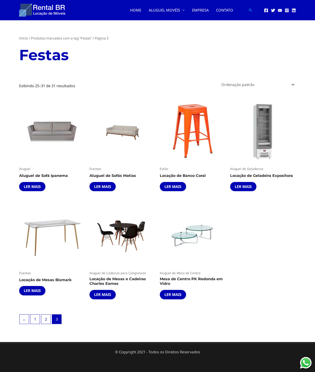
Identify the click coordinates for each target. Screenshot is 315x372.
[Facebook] (266, 10)
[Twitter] (273, 10)
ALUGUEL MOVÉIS (164, 10)
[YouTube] (280, 10)
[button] (250, 10)
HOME (135, 10)
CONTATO (224, 10)
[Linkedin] (294, 10)
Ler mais (32, 186)
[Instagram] (287, 10)
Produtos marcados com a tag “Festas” (61, 38)
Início (23, 38)
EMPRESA (200, 10)
